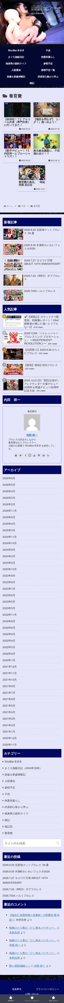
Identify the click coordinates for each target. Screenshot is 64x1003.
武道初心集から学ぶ (16, 807)
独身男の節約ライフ (16, 813)
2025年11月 (10, 510)
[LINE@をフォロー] (39, 455)
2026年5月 (9, 484)
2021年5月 (9, 705)
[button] (58, 843)
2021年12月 (10, 666)
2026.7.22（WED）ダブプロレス (22, 889)
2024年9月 (9, 549)
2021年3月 (9, 718)
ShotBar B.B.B (13, 761)
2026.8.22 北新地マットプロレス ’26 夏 (26, 865)
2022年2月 (9, 653)
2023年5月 (9, 601)
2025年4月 (9, 523)
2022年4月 (9, 640)
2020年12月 (10, 738)
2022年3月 (9, 647)
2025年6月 (9, 517)
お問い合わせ (32, 993)
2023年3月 (9, 608)
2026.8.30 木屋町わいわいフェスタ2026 (26, 871)
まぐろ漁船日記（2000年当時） (23, 768)
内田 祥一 (32, 435)
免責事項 (16, 989)
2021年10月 (10, 679)
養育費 (8, 833)
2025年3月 (9, 530)
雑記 (7, 820)
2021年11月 (10, 673)
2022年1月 (9, 660)
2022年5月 (9, 634)
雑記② (8, 826)
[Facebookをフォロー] (25, 455)
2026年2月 (9, 504)
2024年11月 (10, 537)
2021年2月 (9, 725)
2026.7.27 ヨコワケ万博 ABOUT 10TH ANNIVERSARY (25, 880)
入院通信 (10, 781)
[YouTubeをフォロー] (34, 455)
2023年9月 (9, 575)
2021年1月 (9, 731)
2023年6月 (9, 595)
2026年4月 (9, 491)
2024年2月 (9, 563)
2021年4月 (9, 712)
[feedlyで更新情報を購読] (43, 455)
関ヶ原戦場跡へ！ (19, 966)
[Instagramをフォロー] (30, 455)
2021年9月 (9, 686)
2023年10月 (10, 569)
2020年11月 (10, 744)
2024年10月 (10, 543)
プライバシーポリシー (47, 989)
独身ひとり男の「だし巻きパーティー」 (32, 928)
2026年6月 (9, 478)
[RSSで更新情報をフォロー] (48, 455)
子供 (7, 794)
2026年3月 (9, 498)
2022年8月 (9, 621)
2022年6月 (9, 627)
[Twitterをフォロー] (20, 455)
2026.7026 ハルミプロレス (18, 895)
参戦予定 (10, 787)
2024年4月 (9, 556)
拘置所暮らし (12, 800)
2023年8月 (9, 582)
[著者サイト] (16, 455)
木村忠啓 (14, 932)
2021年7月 (9, 692)
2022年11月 (10, 614)
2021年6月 (9, 699)
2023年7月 (9, 588)
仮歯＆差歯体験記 (15, 774)
